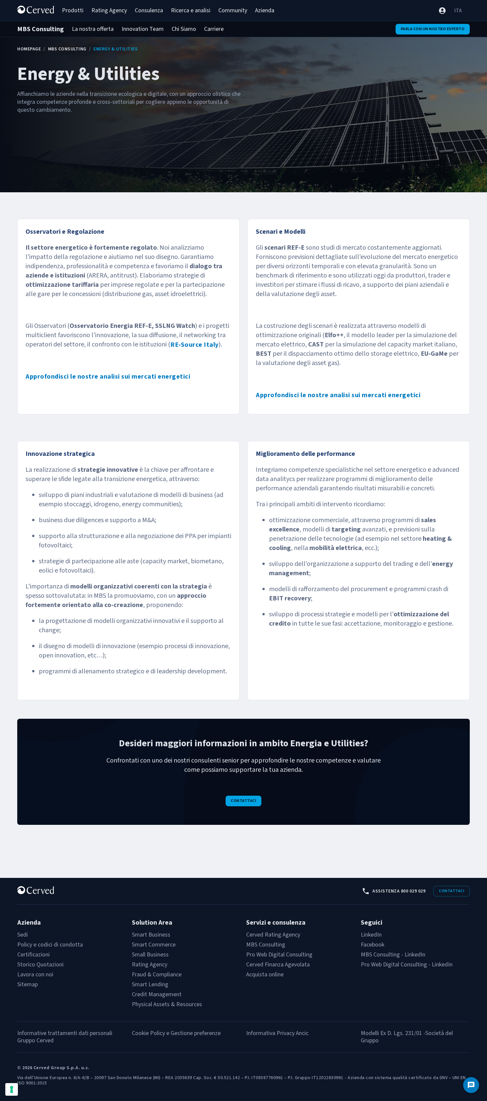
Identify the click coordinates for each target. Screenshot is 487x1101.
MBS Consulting (67, 49)
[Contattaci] (471, 1085)
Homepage (29, 49)
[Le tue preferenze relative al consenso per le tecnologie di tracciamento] (11, 1089)
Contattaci (243, 801)
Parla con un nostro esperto (433, 29)
